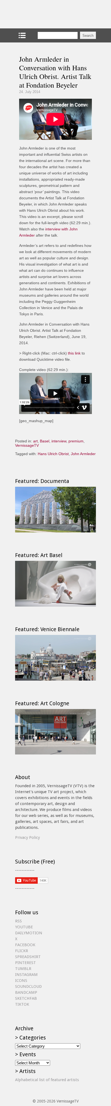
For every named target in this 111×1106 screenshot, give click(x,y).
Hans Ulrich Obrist (53, 454)
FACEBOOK (25, 944)
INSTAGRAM (26, 974)
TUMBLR (23, 968)
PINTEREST (25, 962)
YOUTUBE (24, 927)
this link (74, 353)
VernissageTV (27, 445)
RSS (18, 921)
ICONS (21, 980)
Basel (44, 441)
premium (76, 441)
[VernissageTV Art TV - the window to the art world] (42, 14)
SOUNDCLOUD (28, 986)
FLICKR (21, 950)
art (35, 441)
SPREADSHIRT (28, 956)
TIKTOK (22, 1004)
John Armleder (83, 454)
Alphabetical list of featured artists (47, 1079)
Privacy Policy (27, 837)
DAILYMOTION (28, 933)
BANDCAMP (26, 992)
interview (58, 441)
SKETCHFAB (26, 998)
